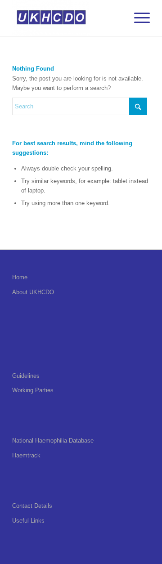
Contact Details (32, 505)
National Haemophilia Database (53, 440)
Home (19, 277)
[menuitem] (137, 18)
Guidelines (26, 375)
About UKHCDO (33, 292)
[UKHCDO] (67, 18)
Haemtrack (26, 455)
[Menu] (137, 18)
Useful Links (28, 520)
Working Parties (33, 390)
